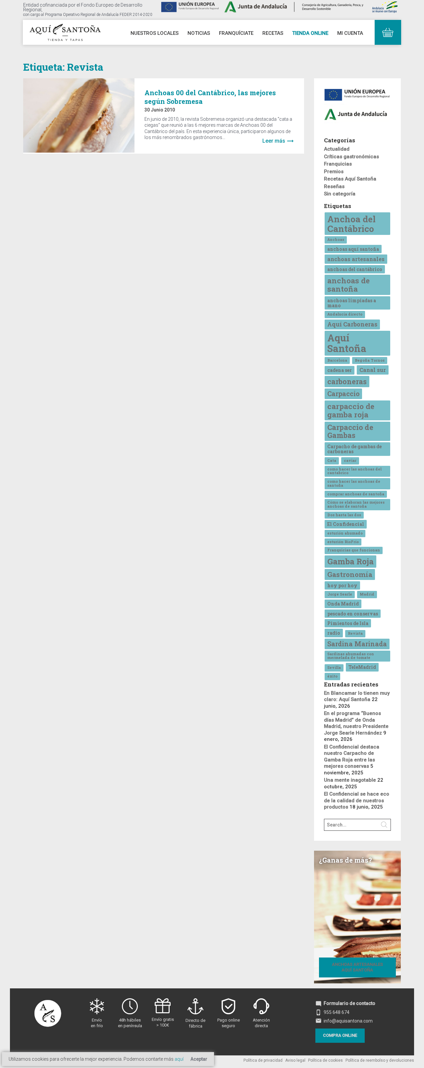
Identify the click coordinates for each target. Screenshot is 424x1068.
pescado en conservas (352, 613)
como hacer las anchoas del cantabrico (354, 471)
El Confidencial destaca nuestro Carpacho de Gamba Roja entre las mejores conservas (351, 756)
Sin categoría (339, 194)
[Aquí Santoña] (65, 31)
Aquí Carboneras (352, 324)
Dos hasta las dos (344, 515)
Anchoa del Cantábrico (351, 223)
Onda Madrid (343, 604)
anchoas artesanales (356, 258)
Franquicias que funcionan (353, 550)
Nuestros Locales (155, 33)
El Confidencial (345, 524)
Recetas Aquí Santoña (350, 179)
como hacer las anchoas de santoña (353, 483)
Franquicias (338, 164)
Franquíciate (236, 33)
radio (333, 633)
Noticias (198, 33)
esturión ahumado (345, 533)
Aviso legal (295, 1060)
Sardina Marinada (357, 643)
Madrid (367, 594)
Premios (334, 172)
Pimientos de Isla (347, 623)
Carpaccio (343, 393)
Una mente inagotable (350, 780)
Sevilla (334, 667)
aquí (179, 1059)
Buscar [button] (384, 825)
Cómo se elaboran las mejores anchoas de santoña (356, 504)
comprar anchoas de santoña (355, 494)
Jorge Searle (339, 594)
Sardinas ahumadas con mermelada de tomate (350, 656)
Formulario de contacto (345, 1003)
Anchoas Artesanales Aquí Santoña (357, 967)
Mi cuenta (350, 33)
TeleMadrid (362, 667)
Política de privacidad (263, 1060)
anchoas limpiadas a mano (351, 303)
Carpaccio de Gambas (350, 431)
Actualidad (336, 149)
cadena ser (339, 370)
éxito (332, 676)
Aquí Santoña (346, 343)
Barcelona (337, 360)
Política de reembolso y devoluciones (379, 1060)
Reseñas (334, 186)
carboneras (347, 381)
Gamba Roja (350, 561)
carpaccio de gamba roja (350, 410)
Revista (355, 633)
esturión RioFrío (343, 541)
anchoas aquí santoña (353, 249)
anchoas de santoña (348, 284)
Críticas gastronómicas (351, 157)
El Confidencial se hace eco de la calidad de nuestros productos (356, 800)
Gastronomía (349, 574)
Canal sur (372, 369)
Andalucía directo (344, 314)
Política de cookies (325, 1060)
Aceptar (198, 1059)
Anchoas (335, 239)
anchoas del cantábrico (354, 269)
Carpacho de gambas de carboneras (354, 449)
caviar (350, 460)
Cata (331, 460)
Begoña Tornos (370, 360)
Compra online (340, 1035)
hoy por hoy (342, 585)
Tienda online (310, 33)
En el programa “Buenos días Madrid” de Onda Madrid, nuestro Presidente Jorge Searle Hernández (356, 723)
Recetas (272, 33)
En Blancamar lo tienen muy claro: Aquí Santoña (357, 696)
